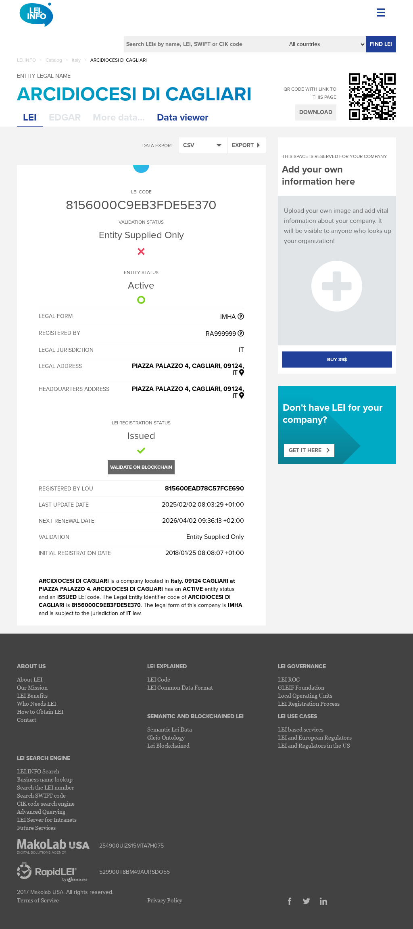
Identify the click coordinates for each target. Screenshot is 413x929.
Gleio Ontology (166, 737)
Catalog (54, 60)
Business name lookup (45, 779)
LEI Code (158, 679)
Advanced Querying (41, 811)
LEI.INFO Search (38, 771)
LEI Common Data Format (180, 687)
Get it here (307, 450)
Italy (76, 60)
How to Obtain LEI (40, 711)
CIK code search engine (46, 803)
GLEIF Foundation (301, 687)
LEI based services (300, 729)
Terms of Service (38, 900)
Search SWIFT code (41, 795)
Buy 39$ (337, 359)
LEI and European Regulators (315, 737)
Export (243, 145)
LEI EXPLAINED (167, 666)
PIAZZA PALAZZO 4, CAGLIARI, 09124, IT (188, 369)
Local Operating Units (305, 695)
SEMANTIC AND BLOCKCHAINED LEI (195, 716)
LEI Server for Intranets (47, 819)
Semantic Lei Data (169, 729)
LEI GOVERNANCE (302, 666)
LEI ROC (289, 679)
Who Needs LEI (36, 703)
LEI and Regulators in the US (314, 745)
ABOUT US (31, 666)
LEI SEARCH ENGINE (43, 758)
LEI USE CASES (297, 716)
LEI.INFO (26, 60)
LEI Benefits (32, 695)
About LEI (29, 679)
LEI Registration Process (309, 703)
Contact (26, 719)
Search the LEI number (45, 787)
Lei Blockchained (168, 745)
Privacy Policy (164, 900)
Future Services (36, 827)
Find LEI (381, 44)
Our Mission (32, 687)
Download (315, 112)
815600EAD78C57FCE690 (204, 488)
